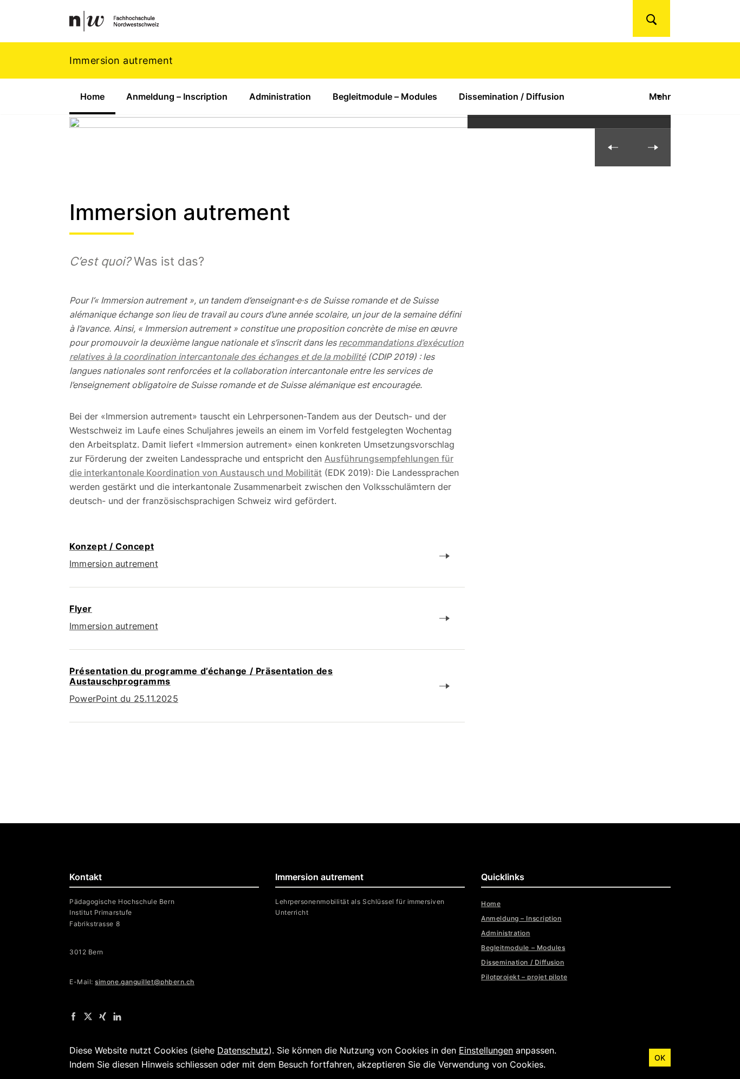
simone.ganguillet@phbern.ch (144, 982)
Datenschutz (243, 1050)
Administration (280, 96)
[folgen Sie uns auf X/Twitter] (88, 1016)
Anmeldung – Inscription (177, 96)
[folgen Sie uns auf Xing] (103, 1016)
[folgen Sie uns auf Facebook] (73, 1016)
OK (659, 1057)
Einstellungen (486, 1050)
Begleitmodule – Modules (385, 96)
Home (97, 96)
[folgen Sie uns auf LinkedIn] (117, 1016)
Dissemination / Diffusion (511, 96)
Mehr (660, 96)
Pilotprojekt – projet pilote (524, 977)
